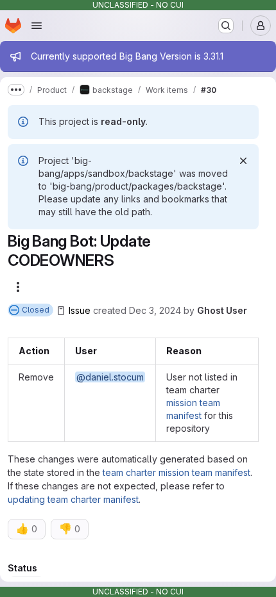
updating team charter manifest (73, 499)
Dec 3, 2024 (155, 310)
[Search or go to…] (226, 25)
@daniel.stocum (110, 377)
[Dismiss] (243, 160)
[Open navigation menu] (36, 25)
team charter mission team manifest (176, 472)
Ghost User (222, 310)
